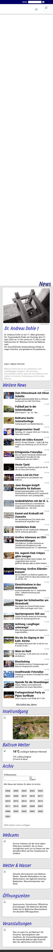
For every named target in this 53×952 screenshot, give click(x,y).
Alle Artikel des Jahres (26, 704)
